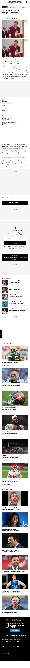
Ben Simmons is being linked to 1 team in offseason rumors (15, 281)
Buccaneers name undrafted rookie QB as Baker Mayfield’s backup (10, 408)
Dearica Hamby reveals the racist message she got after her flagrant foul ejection (18, 309)
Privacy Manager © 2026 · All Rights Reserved (11, 639)
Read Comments (16, 203)
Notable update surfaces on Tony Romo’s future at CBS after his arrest (10, 551)
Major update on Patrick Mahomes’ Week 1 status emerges (9, 480)
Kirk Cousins (12, 7)
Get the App (15, 630)
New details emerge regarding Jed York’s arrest (15, 571)
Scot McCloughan (21, 7)
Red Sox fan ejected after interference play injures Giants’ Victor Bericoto (17, 302)
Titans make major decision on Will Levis (11, 385)
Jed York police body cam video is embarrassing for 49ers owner (15, 295)
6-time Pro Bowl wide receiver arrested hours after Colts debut (9, 432)
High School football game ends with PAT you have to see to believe (10, 456)
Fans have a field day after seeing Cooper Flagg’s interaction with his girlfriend (11, 591)
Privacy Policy (17, 248)
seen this (12, 146)
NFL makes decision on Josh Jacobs (10, 362)
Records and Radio (9, 197)
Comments (22, 16)
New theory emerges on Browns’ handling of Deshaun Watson (15, 288)
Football (5, 7)
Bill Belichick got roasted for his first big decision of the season (9, 613)
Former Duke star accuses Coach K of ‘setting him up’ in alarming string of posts (11, 508)
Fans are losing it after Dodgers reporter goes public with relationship (10, 529)
